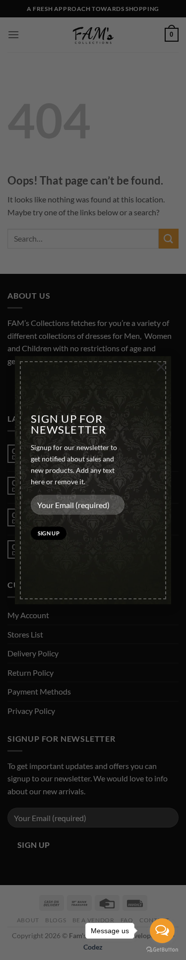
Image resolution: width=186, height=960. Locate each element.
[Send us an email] (52, 386)
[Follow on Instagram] (34, 386)
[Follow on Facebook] (16, 386)
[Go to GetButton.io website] (162, 950)
